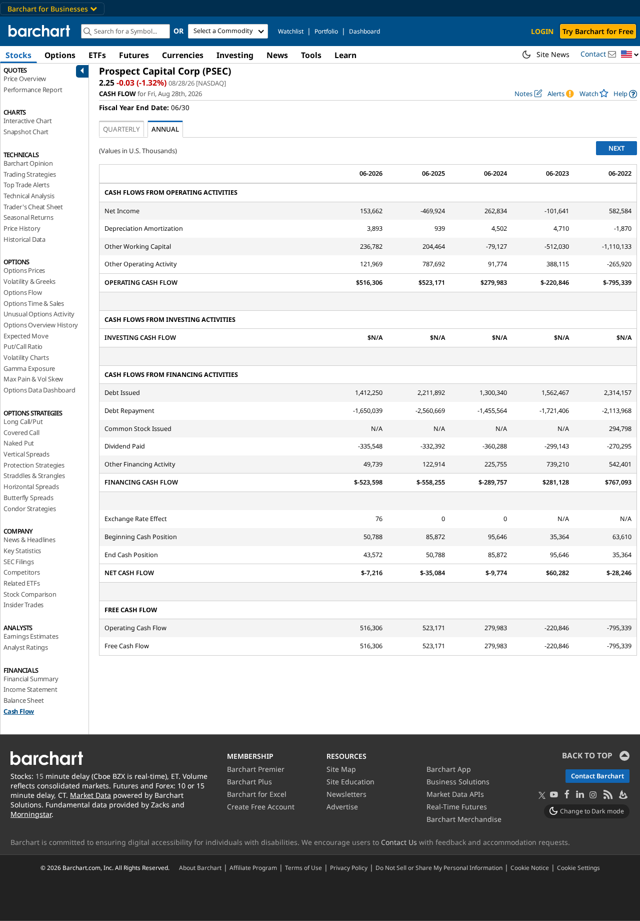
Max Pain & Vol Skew (33, 378)
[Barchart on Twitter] (542, 795)
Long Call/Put (23, 421)
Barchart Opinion (28, 163)
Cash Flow (19, 711)
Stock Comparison (30, 594)
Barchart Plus (249, 781)
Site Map (341, 769)
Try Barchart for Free (598, 31)
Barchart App (448, 769)
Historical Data (25, 239)
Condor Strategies (30, 508)
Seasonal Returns (29, 217)
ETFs (97, 55)
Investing (235, 55)
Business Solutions (458, 781)
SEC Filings (19, 561)
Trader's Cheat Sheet (33, 206)
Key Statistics (22, 550)
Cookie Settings (578, 867)
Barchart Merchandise (464, 819)
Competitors (22, 572)
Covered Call (22, 432)
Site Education (350, 781)
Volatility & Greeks (30, 281)
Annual (165, 129)
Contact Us (399, 842)
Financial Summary (31, 678)
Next (616, 148)
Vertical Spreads (27, 453)
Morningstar (31, 814)
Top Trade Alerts (27, 184)
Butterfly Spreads (29, 497)
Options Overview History (41, 324)
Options (60, 55)
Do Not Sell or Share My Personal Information (439, 867)
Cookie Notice (529, 867)
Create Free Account (260, 806)
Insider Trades (24, 604)
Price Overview (25, 78)
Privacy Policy (349, 867)
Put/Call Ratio (23, 346)
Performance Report (33, 89)
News (277, 55)
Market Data (90, 795)
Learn (345, 55)
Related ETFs (22, 583)
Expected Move (26, 335)
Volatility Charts (26, 357)
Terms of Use (303, 867)
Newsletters (346, 794)
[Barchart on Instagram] (593, 795)
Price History (22, 228)
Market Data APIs (455, 794)
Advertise (342, 806)
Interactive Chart (28, 120)
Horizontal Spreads (31, 486)
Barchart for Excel (256, 794)
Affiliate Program (253, 867)
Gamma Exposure (29, 368)
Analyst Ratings (26, 647)
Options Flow (23, 292)
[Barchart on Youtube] (554, 795)
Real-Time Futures (456, 806)
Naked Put (19, 442)
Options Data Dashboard (40, 389)
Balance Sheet (24, 700)
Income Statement (31, 689)
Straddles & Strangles (34, 475)
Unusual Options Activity (39, 313)
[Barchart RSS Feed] (608, 795)
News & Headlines (30, 539)
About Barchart (200, 867)
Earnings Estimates (31, 636)
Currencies (183, 55)
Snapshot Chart (26, 131)
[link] (625, 94)
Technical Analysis (29, 195)
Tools (311, 55)
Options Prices (24, 270)
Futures (134, 55)
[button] (630, 55)
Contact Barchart (597, 775)
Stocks (19, 55)
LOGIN (542, 31)
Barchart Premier (255, 769)
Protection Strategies (34, 465)
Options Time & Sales (34, 303)
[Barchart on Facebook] (567, 795)
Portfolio (326, 31)
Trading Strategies (30, 174)
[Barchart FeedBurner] (623, 795)
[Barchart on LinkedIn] (580, 795)
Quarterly (121, 129)
